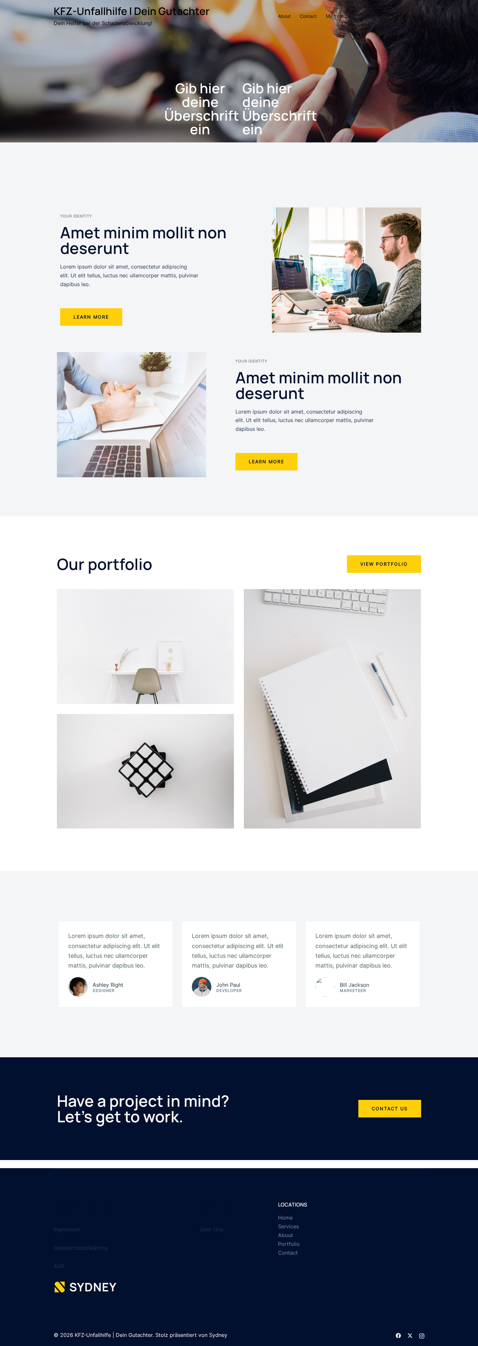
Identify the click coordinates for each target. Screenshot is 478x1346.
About (284, 16)
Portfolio (374, 16)
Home (285, 1217)
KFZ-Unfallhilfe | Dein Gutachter (131, 11)
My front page (341, 16)
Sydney (218, 1335)
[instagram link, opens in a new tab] (421, 1335)
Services (401, 16)
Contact (308, 16)
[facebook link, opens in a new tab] (398, 1335)
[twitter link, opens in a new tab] (410, 1335)
